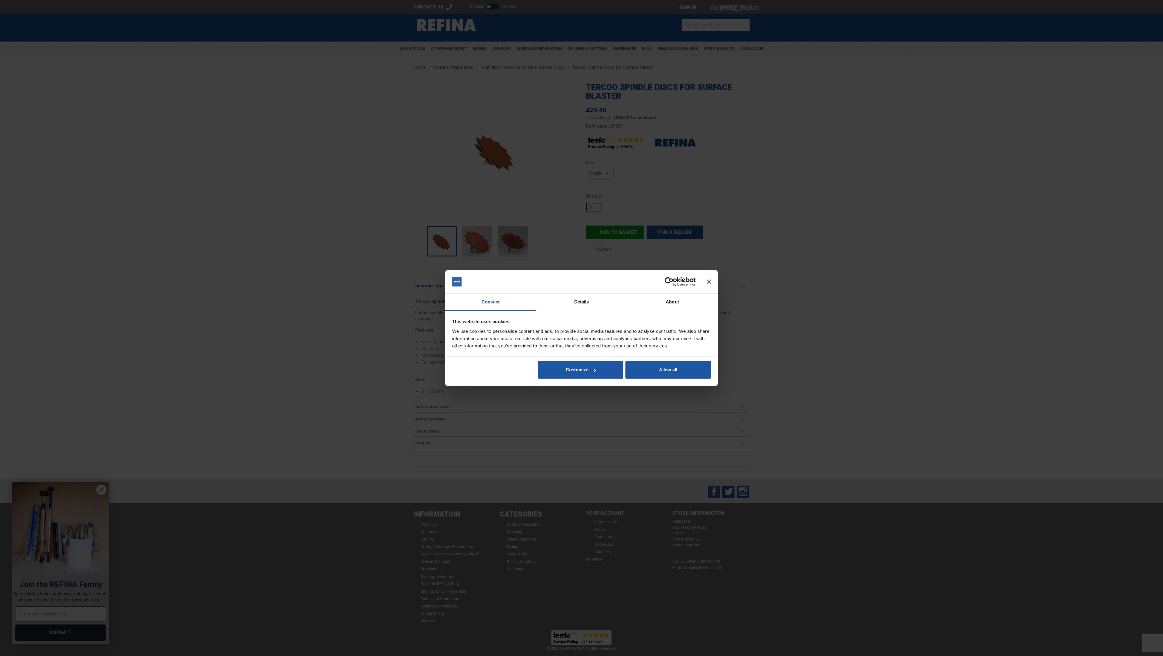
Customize (577, 369)
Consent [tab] (491, 301)
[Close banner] (709, 282)
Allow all (668, 369)
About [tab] (672, 301)
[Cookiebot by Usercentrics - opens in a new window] (669, 281)
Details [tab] (581, 301)
